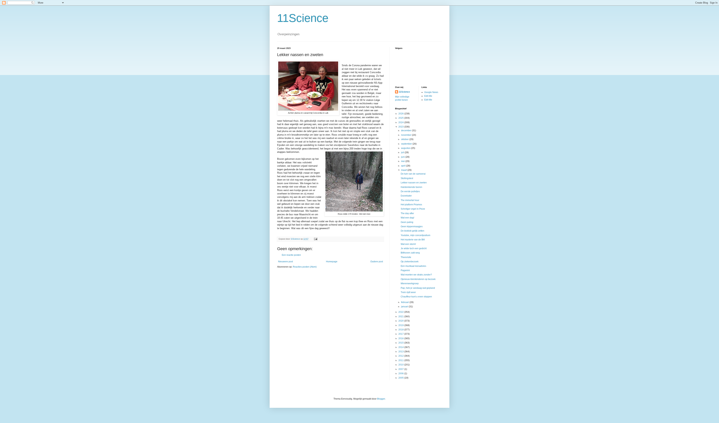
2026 (401, 113)
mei (403, 161)
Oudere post (376, 261)
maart (404, 170)
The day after (407, 213)
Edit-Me (428, 96)
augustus (406, 148)
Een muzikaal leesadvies (413, 266)
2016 (401, 338)
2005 (401, 377)
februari (405, 302)
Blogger (381, 399)
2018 (401, 329)
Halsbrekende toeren (411, 187)
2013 (401, 351)
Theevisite (406, 257)
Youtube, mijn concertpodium (415, 235)
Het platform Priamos (411, 204)
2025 (401, 118)
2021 (401, 316)
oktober (405, 139)
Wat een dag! (407, 217)
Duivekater (406, 195)
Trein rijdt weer (408, 292)
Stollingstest (407, 178)
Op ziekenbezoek (409, 261)
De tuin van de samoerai (413, 173)
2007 (401, 369)
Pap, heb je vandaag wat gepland (418, 288)
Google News (431, 92)
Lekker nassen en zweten (414, 182)
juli (403, 152)
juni (403, 157)
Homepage (331, 261)
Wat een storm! (408, 244)
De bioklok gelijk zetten (412, 231)
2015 (401, 342)
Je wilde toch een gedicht (414, 248)
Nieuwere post (285, 261)
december (406, 130)
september (406, 143)
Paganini (405, 270)
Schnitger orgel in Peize (413, 209)
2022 (401, 312)
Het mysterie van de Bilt (413, 239)
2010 (401, 364)
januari (405, 306)
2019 (401, 325)
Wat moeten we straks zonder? (416, 274)
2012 (401, 356)
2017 (401, 334)
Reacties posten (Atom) (305, 267)
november (406, 135)
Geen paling (407, 222)
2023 (401, 126)
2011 (401, 360)
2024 (401, 122)
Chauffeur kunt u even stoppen (416, 296)
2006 (401, 373)
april (403, 165)
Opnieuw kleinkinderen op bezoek (418, 279)
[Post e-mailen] (315, 239)
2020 (401, 321)
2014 (401, 347)
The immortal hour (410, 200)
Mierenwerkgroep (410, 283)
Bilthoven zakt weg (410, 252)
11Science (302, 18)
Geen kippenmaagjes (412, 226)
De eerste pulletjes (410, 191)
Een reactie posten (291, 255)
